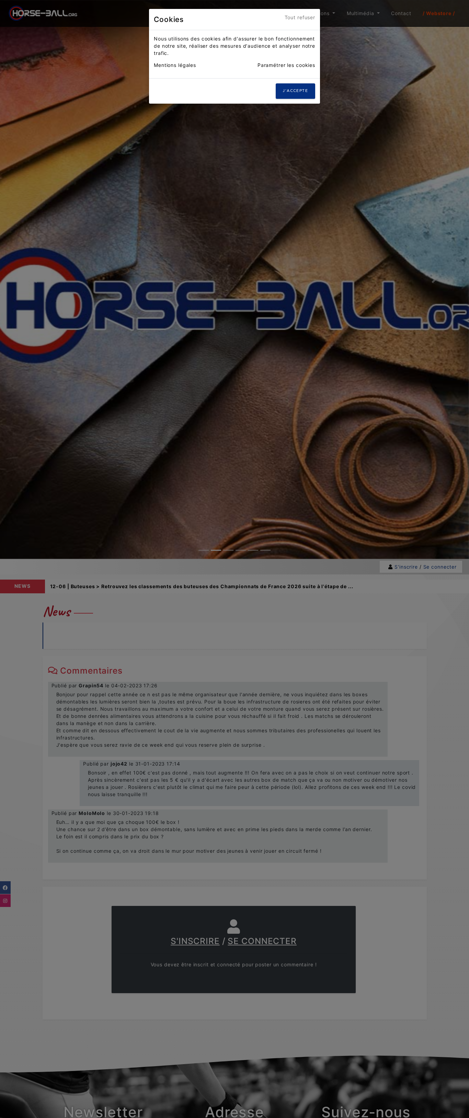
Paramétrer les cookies (286, 65)
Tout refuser (300, 17)
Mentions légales (175, 65)
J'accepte (295, 91)
